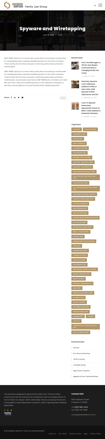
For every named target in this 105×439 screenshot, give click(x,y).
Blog (85, 434)
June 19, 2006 (48, 35)
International (80, 250)
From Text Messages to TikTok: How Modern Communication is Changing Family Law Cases (90, 67)
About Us (52, 434)
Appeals (77, 139)
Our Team (63, 434)
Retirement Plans (81, 307)
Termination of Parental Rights (85, 326)
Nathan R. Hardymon (82, 283)
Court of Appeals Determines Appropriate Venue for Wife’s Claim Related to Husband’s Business (91, 108)
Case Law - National (82, 167)
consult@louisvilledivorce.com (83, 415)
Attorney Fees (80, 148)
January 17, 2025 (90, 116)
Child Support (80, 183)
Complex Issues (79, 365)
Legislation (79, 260)
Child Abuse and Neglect (84, 171)
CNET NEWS (8, 58)
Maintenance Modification (84, 269)
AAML (76, 129)
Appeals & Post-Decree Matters (85, 376)
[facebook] (4, 410)
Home (76, 246)
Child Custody (79, 359)
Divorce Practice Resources (85, 217)
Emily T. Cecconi (81, 232)
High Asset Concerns (81, 371)
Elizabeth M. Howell (82, 227)
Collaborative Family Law (84, 194)
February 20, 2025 (90, 98)
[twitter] (11, 410)
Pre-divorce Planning (81, 353)
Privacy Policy (95, 434)
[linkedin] (8, 410)
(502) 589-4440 (81, 407)
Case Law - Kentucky (83, 162)
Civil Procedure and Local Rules (85, 188)
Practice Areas (75, 434)
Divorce (76, 348)
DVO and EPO (79, 222)
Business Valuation (82, 157)
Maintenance (79, 264)
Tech (60, 35)
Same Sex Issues (80, 311)
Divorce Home (80, 213)
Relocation (79, 302)
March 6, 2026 (89, 76)
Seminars (78, 316)
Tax (90, 316)
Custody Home (80, 203)
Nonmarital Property (82, 293)
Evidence (78, 236)
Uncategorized (80, 332)
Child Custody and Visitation (84, 177)
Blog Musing (79, 153)
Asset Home (79, 143)
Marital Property (81, 274)
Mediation (78, 279)
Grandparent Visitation (84, 241)
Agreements (79, 134)
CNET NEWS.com (43, 80)
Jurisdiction (79, 255)
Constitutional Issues (83, 199)
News (77, 288)
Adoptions (90, 129)
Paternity (78, 297)
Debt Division (79, 208)
